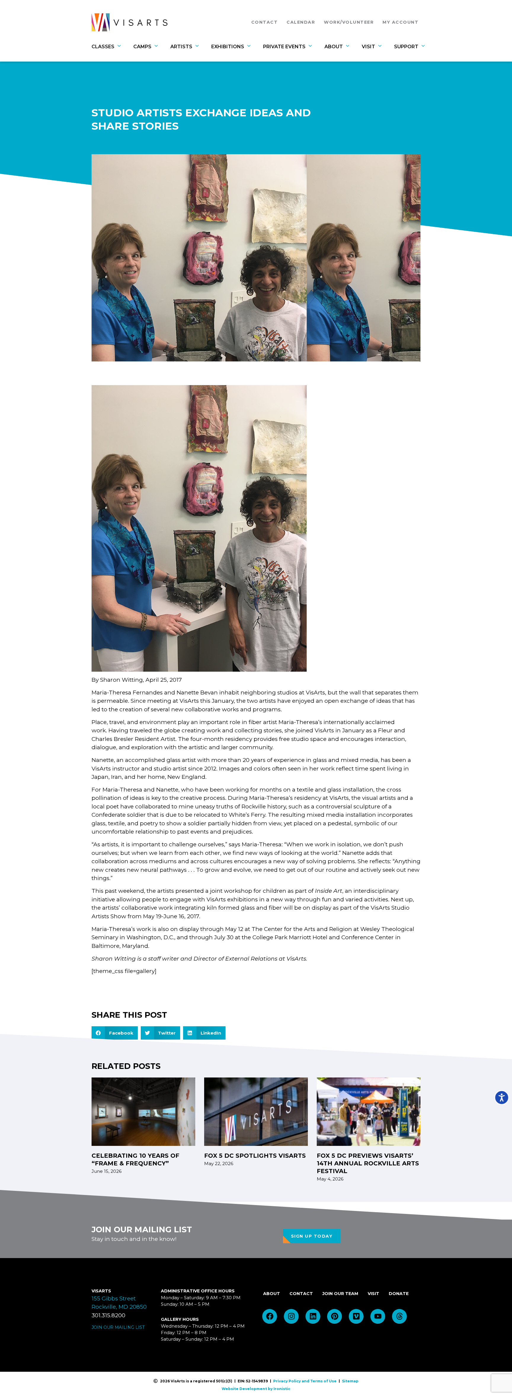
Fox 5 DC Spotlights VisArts (255, 1155)
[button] (115, 1033)
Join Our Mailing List (118, 1327)
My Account (400, 22)
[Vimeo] (356, 1316)
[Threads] (399, 1316)
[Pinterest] (334, 1316)
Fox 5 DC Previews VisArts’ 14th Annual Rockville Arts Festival (368, 1163)
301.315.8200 (108, 1315)
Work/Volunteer (349, 22)
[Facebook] (269, 1316)
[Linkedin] (312, 1316)
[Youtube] (377, 1316)
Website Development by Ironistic (256, 1389)
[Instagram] (291, 1316)
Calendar (301, 22)
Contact (266, 22)
